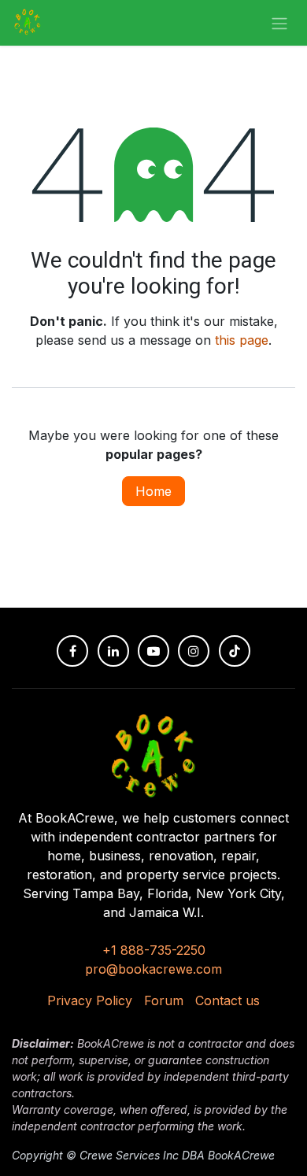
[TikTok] (234, 651)
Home (153, 491)
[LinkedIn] (113, 651)
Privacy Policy (89, 1000)
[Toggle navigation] (279, 22)
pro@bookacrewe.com (153, 969)
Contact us (227, 1000)
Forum (163, 1000)
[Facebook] (72, 651)
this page (241, 340)
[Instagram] (193, 651)
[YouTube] (153, 651)
